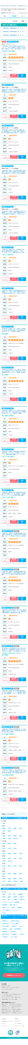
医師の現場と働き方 (17, 1005)
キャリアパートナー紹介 (8, 997)
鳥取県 (4, 866)
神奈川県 (15, 838)
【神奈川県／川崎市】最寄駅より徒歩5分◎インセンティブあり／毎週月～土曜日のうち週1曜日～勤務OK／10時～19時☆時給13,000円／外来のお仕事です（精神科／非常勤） (13, 47)
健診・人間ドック (13, 904)
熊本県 (20, 878)
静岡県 (9, 853)
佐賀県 (9, 878)
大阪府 (15, 858)
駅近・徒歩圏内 (6, 926)
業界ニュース (15, 1007)
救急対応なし (5, 920)
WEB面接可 (5, 936)
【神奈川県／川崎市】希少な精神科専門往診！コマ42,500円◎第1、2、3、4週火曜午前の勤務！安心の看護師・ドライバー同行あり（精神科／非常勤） (14, 692)
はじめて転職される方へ (16, 994)
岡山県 (15, 866)
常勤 (5, 16)
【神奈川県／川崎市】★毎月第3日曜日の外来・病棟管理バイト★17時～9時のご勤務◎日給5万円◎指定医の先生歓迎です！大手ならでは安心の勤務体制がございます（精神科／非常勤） (14, 131)
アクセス (3, 1025)
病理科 (13, 907)
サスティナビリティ (19, 1025)
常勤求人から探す (6, 985)
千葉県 (4, 838)
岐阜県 (4, 853)
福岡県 (4, 878)
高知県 (20, 873)
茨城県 (4, 835)
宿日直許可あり (6, 923)
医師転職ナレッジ (6, 1005)
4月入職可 (21, 934)
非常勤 (14, 16)
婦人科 (4, 899)
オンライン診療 (13, 936)
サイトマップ (4, 1023)
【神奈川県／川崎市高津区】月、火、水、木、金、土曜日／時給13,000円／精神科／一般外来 (15, 28)
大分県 (4, 881)
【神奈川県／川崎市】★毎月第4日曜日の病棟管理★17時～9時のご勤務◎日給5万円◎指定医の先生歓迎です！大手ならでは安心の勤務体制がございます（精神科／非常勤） (14, 172)
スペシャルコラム (6, 1007)
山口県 (4, 868)
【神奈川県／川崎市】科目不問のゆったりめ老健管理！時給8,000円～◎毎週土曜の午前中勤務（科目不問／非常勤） (14, 730)
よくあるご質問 (13, 999)
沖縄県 (21, 881)
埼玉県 (20, 835)
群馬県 (15, 835)
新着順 (22, 21)
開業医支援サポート (6, 1009)
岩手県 (9, 828)
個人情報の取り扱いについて (7, 1021)
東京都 (9, 838)
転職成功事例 (5, 999)
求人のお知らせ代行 (6, 1011)
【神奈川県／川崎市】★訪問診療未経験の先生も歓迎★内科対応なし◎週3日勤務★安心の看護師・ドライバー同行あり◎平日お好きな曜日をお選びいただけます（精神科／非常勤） (14, 573)
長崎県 (15, 878)
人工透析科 (15, 899)
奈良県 (4, 861)
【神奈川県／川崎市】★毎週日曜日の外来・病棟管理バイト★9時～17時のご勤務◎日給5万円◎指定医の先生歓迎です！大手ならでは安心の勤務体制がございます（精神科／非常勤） (14, 292)
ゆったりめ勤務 (15, 923)
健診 (11, 928)
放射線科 (15, 896)
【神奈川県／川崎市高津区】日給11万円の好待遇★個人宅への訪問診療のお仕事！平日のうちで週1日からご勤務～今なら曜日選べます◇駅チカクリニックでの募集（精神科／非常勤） (14, 650)
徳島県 (4, 873)
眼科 (14, 894)
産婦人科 (22, 896)
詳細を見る (22, 75)
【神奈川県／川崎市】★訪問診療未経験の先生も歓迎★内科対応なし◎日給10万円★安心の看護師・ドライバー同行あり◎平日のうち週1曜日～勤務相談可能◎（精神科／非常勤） (14, 535)
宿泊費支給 (5, 931)
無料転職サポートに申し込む (14, 975)
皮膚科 (4, 896)
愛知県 (15, 853)
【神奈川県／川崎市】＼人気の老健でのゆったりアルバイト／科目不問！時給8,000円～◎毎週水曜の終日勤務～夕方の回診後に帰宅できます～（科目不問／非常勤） (14, 771)
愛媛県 (15, 873)
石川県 (9, 848)
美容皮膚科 (5, 904)
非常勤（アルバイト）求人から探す (10, 987)
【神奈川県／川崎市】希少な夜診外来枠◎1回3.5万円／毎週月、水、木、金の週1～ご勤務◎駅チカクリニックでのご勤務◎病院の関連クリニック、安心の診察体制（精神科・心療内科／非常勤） (14, 494)
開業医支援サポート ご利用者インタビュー (12, 1012)
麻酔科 (9, 896)
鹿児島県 (15, 881)
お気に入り (5, 76)
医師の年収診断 (16, 1009)
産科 (9, 899)
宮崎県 (9, 881)
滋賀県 (4, 858)
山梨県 (9, 843)
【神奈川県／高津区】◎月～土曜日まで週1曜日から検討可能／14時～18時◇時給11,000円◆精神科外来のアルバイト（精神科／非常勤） (14, 371)
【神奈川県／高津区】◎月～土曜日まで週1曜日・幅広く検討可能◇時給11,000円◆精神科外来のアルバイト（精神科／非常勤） (13, 330)
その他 (4, 912)
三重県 (20, 853)
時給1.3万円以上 (6, 934)
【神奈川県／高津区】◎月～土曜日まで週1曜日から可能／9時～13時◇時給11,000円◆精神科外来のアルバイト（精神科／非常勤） (14, 412)
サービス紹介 (5, 994)
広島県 (20, 866)
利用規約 (16, 1018)
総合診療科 (17, 902)
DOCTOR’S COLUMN (15, 1004)
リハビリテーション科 (7, 902)
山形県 (4, 831)
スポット (23, 16)
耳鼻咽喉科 (20, 894)
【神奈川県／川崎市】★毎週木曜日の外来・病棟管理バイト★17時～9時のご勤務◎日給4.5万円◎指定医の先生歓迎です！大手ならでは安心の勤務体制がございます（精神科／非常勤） (14, 213)
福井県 (15, 848)
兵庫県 (20, 858)
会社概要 (3, 1018)
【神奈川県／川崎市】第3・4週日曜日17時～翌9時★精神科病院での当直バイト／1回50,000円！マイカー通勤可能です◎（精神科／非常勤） (13, 251)
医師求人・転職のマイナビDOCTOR (8, 5)
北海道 (4, 823)
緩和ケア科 (22, 899)
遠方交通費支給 (18, 928)
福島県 (9, 831)
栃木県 (9, 835)
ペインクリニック (16, 910)
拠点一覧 (17, 997)
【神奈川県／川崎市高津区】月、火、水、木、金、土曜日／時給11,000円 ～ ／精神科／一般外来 (15, 31)
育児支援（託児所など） (16, 920)
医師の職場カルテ (17, 1011)
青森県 (4, 828)
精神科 (4, 894)
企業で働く (5, 928)
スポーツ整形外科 (6, 910)
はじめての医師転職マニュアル (9, 995)
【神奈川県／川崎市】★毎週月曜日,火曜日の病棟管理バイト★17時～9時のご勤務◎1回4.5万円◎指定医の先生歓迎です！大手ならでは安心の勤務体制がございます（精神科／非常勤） (14, 91)
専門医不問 (14, 926)
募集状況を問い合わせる (14, 560)
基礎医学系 (19, 907)
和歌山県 (10, 861)
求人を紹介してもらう (14, 76)
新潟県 (4, 843)
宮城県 (15, 828)
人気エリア (21, 926)
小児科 (9, 894)
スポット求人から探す (7, 989)
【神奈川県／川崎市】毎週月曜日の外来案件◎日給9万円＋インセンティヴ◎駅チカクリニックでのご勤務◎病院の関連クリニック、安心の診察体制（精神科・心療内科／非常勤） (14, 453)
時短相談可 (14, 934)
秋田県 (20, 828)
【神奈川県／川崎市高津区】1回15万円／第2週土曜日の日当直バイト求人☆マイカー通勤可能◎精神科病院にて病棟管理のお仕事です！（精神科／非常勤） (14, 611)
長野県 (15, 843)
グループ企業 (17, 1023)
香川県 (9, 873)
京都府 (9, 858)
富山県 (4, 848)
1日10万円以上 (13, 931)
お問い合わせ (17, 1021)
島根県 (9, 866)
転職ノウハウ (5, 1004)
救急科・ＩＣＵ (6, 907)
